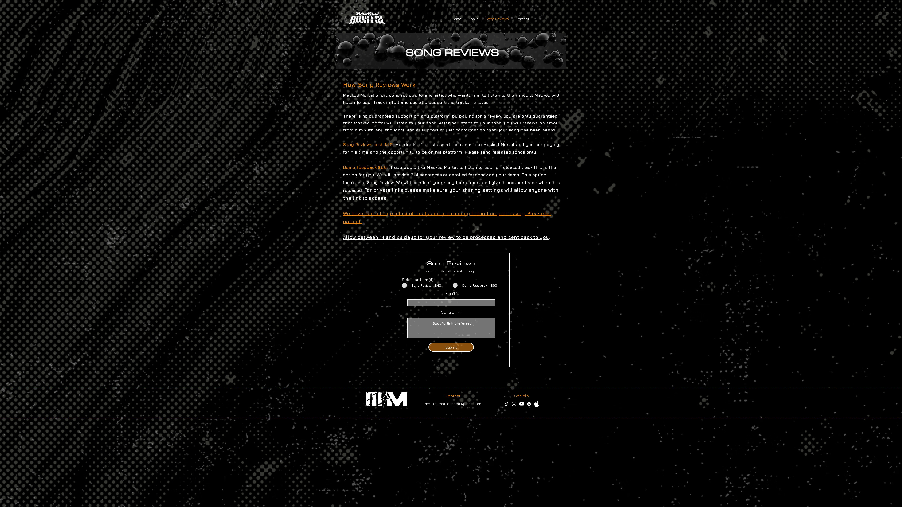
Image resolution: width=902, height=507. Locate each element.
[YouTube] (522, 404)
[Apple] (537, 404)
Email (450, 294)
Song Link (450, 312)
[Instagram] (514, 404)
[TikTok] (506, 404)
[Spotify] (529, 404)
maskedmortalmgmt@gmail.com (453, 404)
